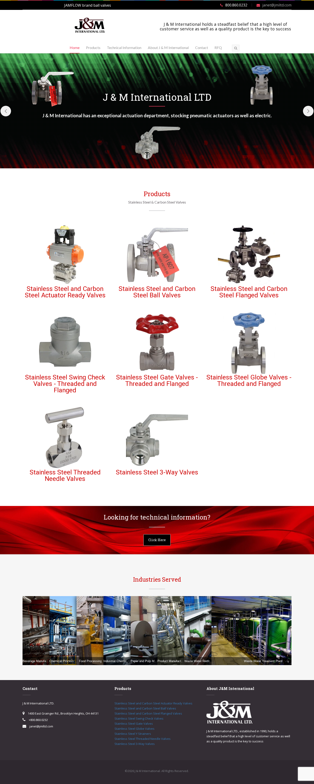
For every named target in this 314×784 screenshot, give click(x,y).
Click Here (157, 540)
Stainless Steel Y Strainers (132, 734)
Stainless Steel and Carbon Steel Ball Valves (157, 292)
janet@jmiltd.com (276, 5)
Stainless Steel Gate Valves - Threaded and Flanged (157, 380)
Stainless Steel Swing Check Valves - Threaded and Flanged (65, 383)
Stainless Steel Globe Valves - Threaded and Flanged (248, 380)
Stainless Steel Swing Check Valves (138, 718)
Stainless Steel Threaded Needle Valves (65, 475)
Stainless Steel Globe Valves (134, 729)
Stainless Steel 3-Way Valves (157, 472)
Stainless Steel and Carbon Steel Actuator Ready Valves (65, 292)
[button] (5, 111)
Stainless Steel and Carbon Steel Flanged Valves (249, 292)
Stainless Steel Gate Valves (133, 723)
